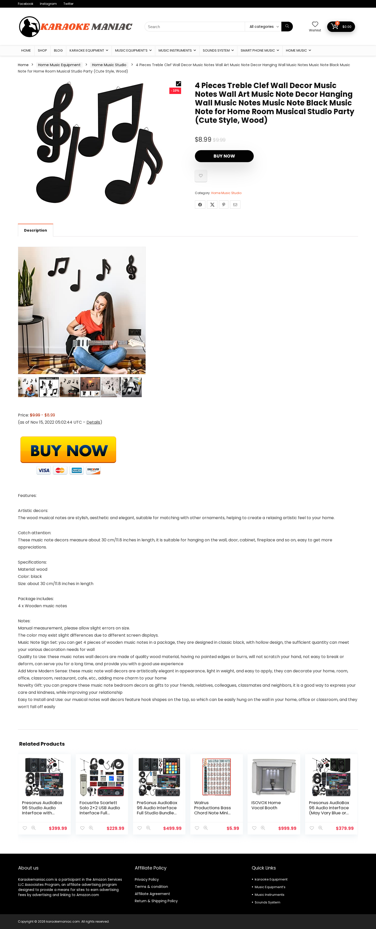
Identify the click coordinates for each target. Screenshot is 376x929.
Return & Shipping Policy (156, 900)
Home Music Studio (109, 64)
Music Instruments (175, 50)
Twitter (68, 4)
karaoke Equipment (87, 50)
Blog (58, 50)
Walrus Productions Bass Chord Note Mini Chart (212, 810)
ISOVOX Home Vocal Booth (266, 805)
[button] (178, 83)
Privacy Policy (147, 879)
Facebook (25, 4)
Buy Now (224, 156)
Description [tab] (35, 230)
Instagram (48, 4)
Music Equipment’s (131, 50)
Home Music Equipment (59, 64)
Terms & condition (151, 886)
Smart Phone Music (258, 50)
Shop (42, 50)
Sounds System (216, 50)
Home (26, 50)
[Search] (287, 26)
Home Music (296, 50)
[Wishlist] (315, 24)
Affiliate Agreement (152, 893)
